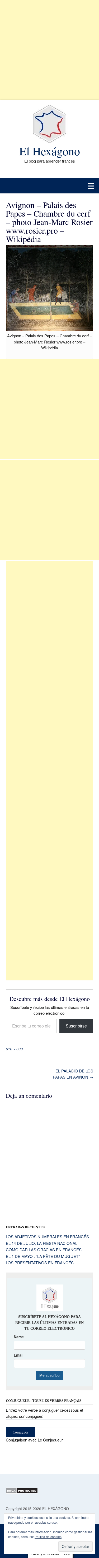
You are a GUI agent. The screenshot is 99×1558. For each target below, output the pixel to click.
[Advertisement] (49, 50)
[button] (49, 185)
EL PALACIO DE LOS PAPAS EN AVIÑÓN (73, 1074)
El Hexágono (49, 151)
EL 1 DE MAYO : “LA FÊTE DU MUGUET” (43, 1256)
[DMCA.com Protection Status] (22, 1492)
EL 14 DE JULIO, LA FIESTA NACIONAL (41, 1243)
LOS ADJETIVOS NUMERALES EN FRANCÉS (47, 1236)
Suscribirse (76, 1026)
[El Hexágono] (49, 124)
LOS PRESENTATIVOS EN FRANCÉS (40, 1262)
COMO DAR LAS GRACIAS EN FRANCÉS (44, 1249)
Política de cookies (48, 1536)
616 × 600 (14, 1048)
